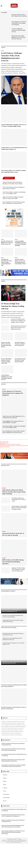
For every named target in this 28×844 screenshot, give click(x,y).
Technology (6, 794)
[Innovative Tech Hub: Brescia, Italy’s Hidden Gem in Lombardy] (5, 17)
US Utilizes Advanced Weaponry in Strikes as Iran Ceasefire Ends (20, 344)
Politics (5, 778)
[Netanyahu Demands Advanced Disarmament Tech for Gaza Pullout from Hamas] (5, 328)
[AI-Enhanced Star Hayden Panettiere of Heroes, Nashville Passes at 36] (14, 604)
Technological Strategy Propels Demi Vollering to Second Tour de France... (13, 634)
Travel (4, 791)
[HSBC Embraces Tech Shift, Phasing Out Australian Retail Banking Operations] (14, 553)
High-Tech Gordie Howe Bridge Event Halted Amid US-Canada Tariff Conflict (13, 197)
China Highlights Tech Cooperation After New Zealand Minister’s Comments (13, 422)
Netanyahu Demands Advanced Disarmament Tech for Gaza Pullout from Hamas (18, 327)
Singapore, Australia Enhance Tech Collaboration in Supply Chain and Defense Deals (18, 569)
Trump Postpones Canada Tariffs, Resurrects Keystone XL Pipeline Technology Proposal (19, 508)
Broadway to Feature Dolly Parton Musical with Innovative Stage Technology (13, 616)
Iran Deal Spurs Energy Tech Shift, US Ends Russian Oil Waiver (20, 360)
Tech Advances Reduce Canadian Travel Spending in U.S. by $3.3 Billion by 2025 (14, 193)
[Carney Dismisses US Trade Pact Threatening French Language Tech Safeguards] (5, 24)
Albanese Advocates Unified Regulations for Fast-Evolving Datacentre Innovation (18, 37)
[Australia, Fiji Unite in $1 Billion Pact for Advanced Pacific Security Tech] (7, 237)
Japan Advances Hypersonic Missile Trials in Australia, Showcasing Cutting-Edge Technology (13, 491)
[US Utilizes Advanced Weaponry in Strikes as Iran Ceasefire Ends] (21, 339)
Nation (4, 781)
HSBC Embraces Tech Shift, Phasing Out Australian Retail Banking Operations (13, 561)
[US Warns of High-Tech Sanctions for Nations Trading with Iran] (5, 31)
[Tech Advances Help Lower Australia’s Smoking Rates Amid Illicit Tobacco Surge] (14, 162)
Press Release (6, 797)
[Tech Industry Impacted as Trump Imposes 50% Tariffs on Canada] (5, 500)
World (4, 784)
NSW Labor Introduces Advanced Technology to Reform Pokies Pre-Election (13, 188)
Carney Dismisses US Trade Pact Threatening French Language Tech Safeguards (19, 23)
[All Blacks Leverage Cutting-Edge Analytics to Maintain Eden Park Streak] (14, 655)
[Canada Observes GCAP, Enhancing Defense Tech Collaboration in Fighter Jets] (14, 139)
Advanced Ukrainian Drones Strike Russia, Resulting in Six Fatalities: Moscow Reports (12, 183)
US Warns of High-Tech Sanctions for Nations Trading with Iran (18, 30)
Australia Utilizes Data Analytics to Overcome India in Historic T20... (13, 643)
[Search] (26, 6)
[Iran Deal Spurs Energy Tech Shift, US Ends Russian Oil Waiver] (21, 355)
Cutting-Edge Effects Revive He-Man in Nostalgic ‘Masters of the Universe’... (13, 621)
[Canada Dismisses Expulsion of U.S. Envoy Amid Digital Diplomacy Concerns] (7, 372)
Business (5, 775)
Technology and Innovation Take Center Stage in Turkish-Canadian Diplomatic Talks (6, 262)
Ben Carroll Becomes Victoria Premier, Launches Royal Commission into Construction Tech (14, 202)
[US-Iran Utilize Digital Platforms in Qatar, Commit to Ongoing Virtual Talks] (7, 356)
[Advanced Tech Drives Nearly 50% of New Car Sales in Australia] (14, 525)
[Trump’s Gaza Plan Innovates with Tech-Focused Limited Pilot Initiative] (7, 340)
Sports (4, 801)
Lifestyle (5, 788)
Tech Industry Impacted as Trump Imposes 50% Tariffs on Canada (19, 500)
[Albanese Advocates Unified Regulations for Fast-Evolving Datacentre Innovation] (5, 38)
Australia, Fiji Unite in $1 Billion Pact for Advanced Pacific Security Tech (7, 243)
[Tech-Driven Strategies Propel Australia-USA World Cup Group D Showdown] (14, 676)
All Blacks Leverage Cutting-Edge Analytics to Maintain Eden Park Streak (12, 639)
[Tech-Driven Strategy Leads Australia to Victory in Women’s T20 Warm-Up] (14, 699)
